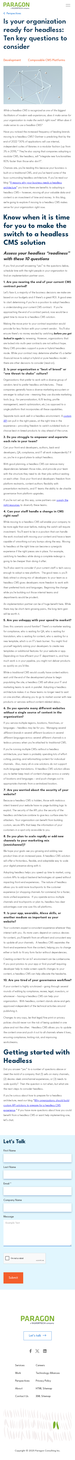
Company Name (12, 1200)
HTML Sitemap (44, 1388)
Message (8, 1216)
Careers (40, 1365)
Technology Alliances (48, 1373)
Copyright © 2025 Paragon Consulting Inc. (37, 1451)
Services (20, 1365)
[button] (67, 6)
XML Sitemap (43, 1396)
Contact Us (21, 1396)
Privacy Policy (43, 1381)
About (18, 1388)
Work (18, 1373)
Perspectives (22, 1381)
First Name (9, 1151)
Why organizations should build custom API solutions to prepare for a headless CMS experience (36, 1105)
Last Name (9, 1167)
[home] (23, 5)
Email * (7, 1183)
